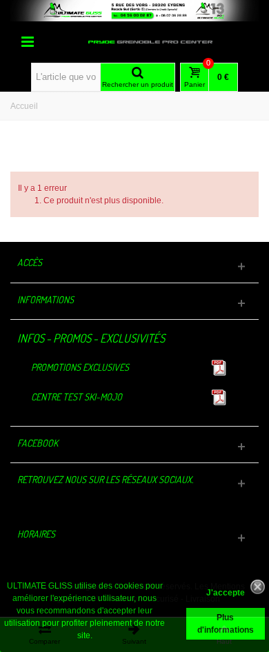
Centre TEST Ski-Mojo (76, 397)
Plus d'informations (225, 624)
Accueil (24, 106)
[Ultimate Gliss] (150, 41)
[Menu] (27, 42)
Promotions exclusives (80, 367)
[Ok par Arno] (134, 10)
